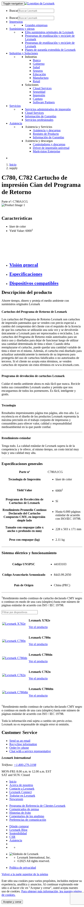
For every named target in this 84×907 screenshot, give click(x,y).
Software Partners (44, 102)
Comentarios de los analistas (26, 816)
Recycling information (23, 744)
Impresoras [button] (16, 21)
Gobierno (39, 63)
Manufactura (40, 77)
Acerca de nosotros (21, 785)
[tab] (45, 265)
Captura (38, 98)
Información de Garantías (40, 116)
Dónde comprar (19, 826)
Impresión (39, 95)
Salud (36, 67)
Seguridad (39, 91)
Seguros (38, 70)
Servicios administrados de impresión (48, 109)
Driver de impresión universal (51, 147)
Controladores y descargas (49, 144)
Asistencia (15, 840)
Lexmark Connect (20, 792)
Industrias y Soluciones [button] (23, 53)
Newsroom (16, 799)
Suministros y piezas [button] (22, 28)
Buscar (13, 10)
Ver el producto (38, 627)
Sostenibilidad (18, 833)
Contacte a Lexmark (21, 788)
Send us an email (19, 740)
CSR (12, 836)
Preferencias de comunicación (27, 819)
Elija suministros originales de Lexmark (49, 32)
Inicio (12, 164)
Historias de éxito (20, 812)
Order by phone (19, 747)
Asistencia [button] (15, 123)
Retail (36, 81)
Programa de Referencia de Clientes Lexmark (37, 805)
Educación (39, 74)
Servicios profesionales (39, 119)
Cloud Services (42, 88)
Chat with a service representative (30, 751)
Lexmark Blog (18, 829)
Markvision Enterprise (46, 151)
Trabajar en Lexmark (22, 795)
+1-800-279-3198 (25, 764)
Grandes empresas (36, 25)
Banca (37, 60)
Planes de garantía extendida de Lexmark (50, 49)
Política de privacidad (22, 867)
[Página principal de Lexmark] (39, 3)
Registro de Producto (46, 133)
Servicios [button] (15, 105)
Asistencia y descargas (47, 130)
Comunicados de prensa (24, 809)
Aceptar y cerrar (12, 901)
